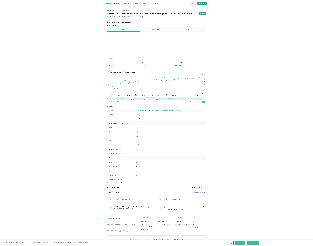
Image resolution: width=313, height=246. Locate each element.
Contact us (195, 227)
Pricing (194, 221)
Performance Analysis (113, 10)
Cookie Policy (156, 239)
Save (203, 13)
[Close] (310, 243)
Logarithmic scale (130, 72)
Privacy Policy (166, 239)
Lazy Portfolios (145, 221)
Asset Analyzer (162, 221)
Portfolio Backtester (164, 224)
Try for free (201, 3)
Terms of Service (177, 239)
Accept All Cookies (253, 243)
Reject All (240, 243)
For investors (179, 221)
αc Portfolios (145, 229)
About (193, 224)
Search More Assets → (198, 192)
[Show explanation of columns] (114, 182)
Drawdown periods (115, 72)
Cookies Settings (228, 243)
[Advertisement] (156, 44)
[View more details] (119, 123)
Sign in (192, 3)
